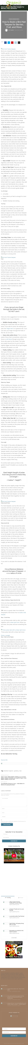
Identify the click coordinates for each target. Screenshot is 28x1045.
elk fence (9, 339)
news (20, 770)
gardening (16, 770)
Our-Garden (11, 30)
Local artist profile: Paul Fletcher (16, 916)
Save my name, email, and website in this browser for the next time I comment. (13, 822)
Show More (14, 937)
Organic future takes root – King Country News (15, 989)
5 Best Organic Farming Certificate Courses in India (15, 902)
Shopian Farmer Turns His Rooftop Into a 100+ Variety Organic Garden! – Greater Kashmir (16, 1004)
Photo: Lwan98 (5, 635)
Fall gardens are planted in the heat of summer (16, 931)
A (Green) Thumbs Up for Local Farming (16, 910)
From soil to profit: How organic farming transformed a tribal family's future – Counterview (15, 997)
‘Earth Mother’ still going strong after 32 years (16, 924)
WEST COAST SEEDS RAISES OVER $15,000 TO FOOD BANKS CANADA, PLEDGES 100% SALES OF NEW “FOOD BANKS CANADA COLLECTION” (13, 778)
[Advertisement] (14, 880)
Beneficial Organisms (8, 770)
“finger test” (9, 328)
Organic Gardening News (14, 904)
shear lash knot (14, 622)
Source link (4, 760)
